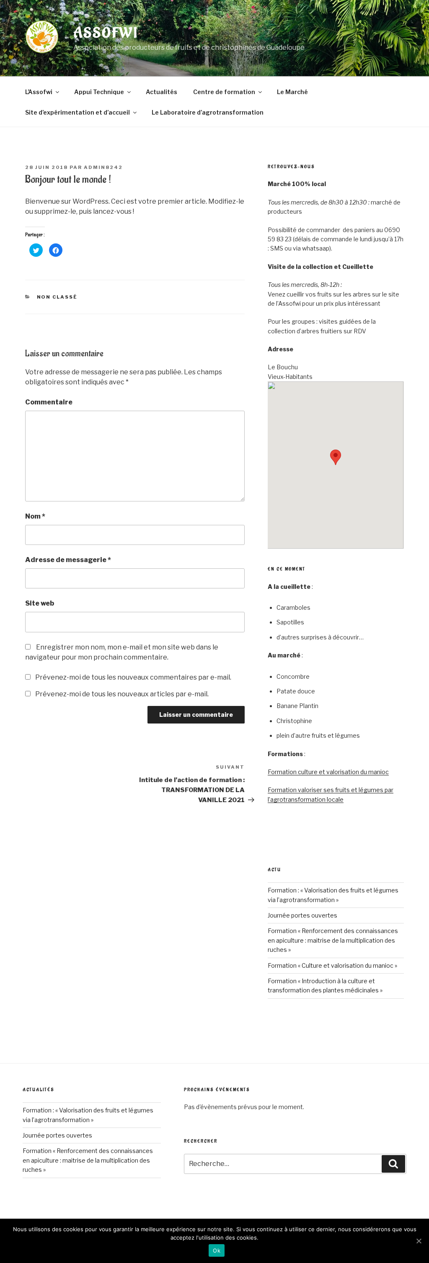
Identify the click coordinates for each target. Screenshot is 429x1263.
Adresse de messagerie (68, 560)
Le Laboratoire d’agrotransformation (208, 112)
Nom (35, 516)
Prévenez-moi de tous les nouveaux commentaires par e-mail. (133, 677)
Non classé (57, 297)
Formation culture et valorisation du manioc (328, 771)
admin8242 (103, 167)
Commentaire (48, 402)
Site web (39, 603)
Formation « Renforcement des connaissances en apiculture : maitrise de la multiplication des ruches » (333, 940)
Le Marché (292, 91)
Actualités (161, 91)
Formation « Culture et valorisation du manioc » (332, 965)
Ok (216, 1250)
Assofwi (105, 33)
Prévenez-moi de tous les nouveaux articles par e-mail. (122, 694)
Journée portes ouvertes (302, 915)
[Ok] (418, 1241)
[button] (335, 457)
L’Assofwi (38, 91)
